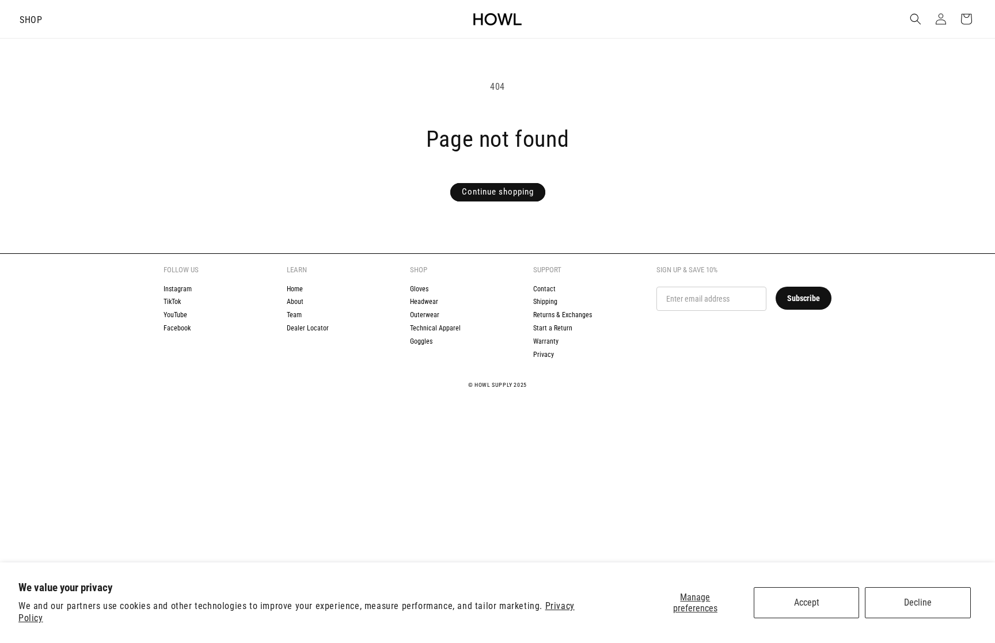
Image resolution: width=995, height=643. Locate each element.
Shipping (545, 302)
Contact (544, 289)
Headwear (424, 302)
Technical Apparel (435, 328)
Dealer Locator (308, 328)
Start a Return (552, 328)
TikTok (172, 302)
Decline (918, 602)
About (295, 302)
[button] (31, 19)
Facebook (177, 328)
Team (294, 315)
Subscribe (803, 298)
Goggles (421, 341)
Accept (806, 602)
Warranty (546, 341)
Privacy (543, 355)
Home (295, 289)
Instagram (178, 289)
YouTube (175, 315)
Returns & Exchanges (562, 315)
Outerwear (424, 315)
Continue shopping (498, 192)
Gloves (419, 289)
